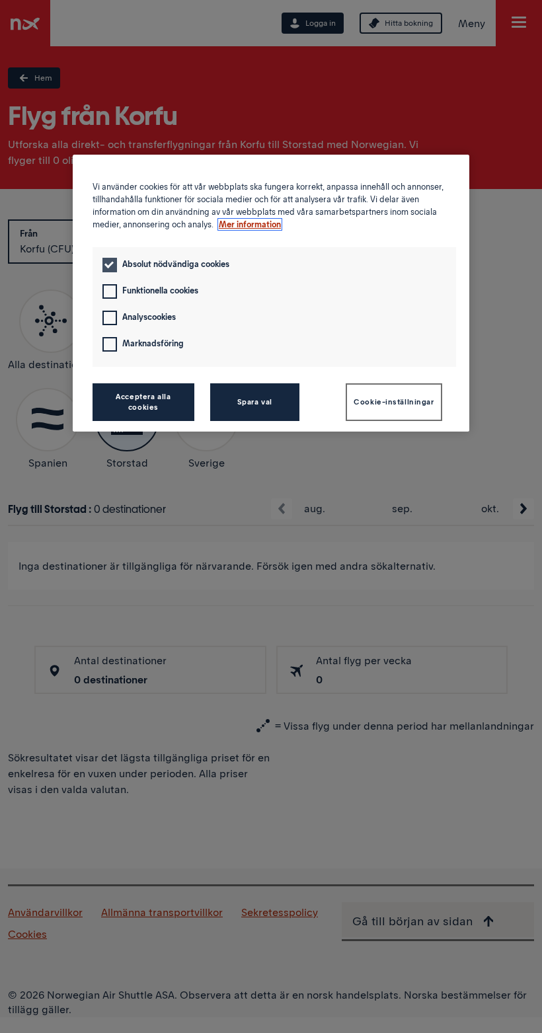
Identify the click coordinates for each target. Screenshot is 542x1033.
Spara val (254, 401)
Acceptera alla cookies (143, 402)
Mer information (250, 224)
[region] (271, 293)
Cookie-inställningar (394, 401)
